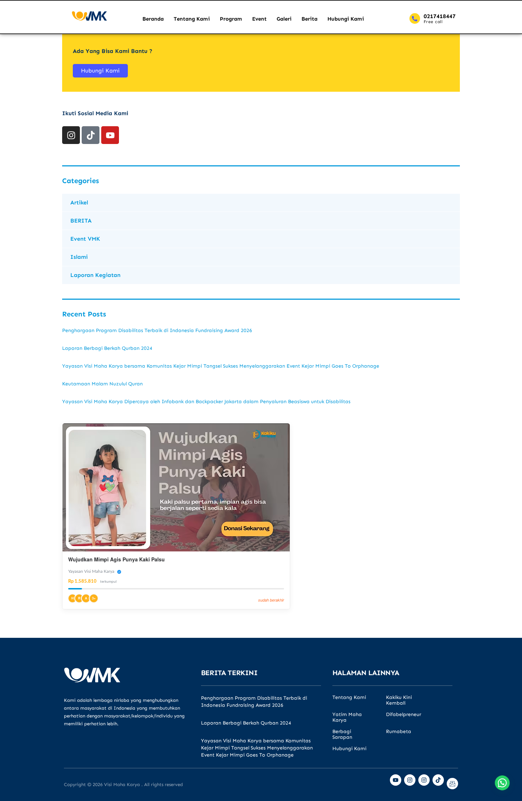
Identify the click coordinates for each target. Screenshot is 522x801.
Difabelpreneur (403, 714)
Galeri (284, 19)
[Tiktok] (90, 135)
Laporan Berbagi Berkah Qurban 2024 (107, 348)
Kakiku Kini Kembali (399, 700)
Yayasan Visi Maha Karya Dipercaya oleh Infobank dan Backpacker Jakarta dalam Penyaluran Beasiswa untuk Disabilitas (206, 402)
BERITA (81, 220)
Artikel (79, 202)
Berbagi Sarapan (342, 734)
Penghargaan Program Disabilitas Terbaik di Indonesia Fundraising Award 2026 (157, 330)
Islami (79, 256)
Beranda (153, 19)
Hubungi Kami (345, 19)
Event (259, 19)
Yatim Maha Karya (347, 717)
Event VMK (85, 238)
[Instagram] (71, 135)
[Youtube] (110, 135)
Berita (309, 19)
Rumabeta (398, 732)
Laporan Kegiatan (95, 275)
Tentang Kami (192, 19)
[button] (501, 780)
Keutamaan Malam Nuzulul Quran (102, 384)
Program (231, 19)
